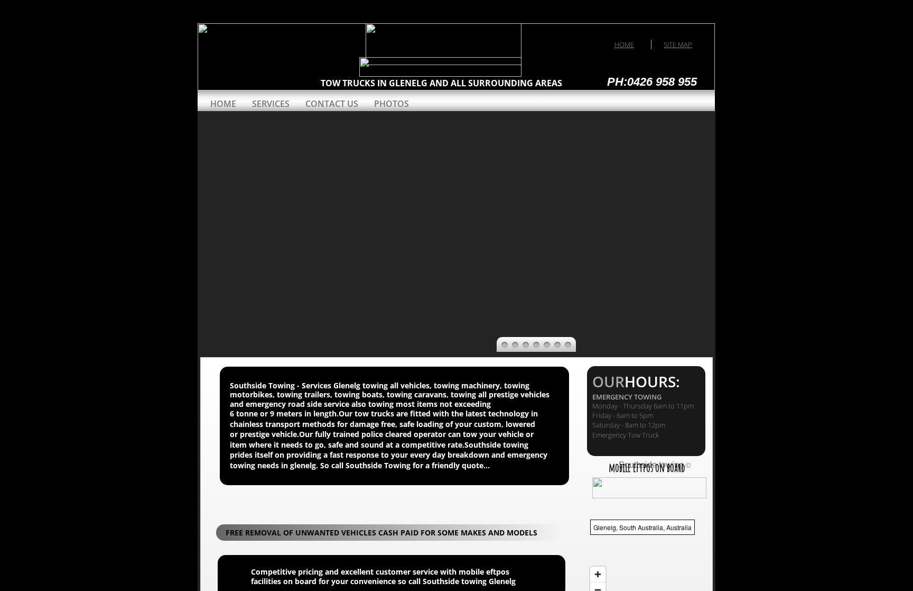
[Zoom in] (597, 574)
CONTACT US (331, 104)
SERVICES (271, 104)
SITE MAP (678, 44)
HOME (624, 44)
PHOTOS (391, 104)
